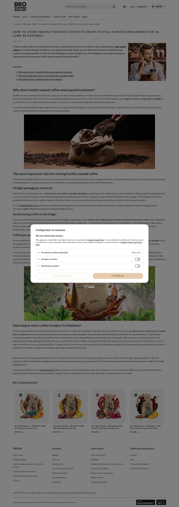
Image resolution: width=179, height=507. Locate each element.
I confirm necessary (63, 276)
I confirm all (117, 276)
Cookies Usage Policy (96, 240)
